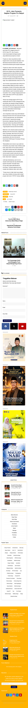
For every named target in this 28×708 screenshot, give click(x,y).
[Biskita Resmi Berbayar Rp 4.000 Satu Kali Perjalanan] (5, 649)
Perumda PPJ (17, 575)
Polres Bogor (19, 578)
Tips (13, 591)
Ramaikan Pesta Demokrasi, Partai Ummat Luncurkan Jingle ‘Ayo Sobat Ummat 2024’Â (17, 656)
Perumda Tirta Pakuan (10, 578)
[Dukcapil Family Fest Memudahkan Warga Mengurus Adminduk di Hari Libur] (7, 494)
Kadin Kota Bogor (18, 568)
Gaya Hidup (14, 519)
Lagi (21, 570)
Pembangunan (18, 573)
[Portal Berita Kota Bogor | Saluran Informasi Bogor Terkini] (3, 3)
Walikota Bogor (15, 593)
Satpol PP (9, 591)
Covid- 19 (14, 550)
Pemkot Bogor (10, 575)
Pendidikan (14, 532)
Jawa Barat (18, 563)
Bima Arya (21, 547)
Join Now (14, 686)
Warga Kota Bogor (14, 596)
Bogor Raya (11, 196)
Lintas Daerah (14, 526)
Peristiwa (14, 535)
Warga (21, 593)
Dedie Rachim (20, 550)
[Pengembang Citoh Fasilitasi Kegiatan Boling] (5, 642)
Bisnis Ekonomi (14, 514)
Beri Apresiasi (15, 547)
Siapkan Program (12, 201)
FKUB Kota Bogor (17, 560)
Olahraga (14, 530)
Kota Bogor (8, 570)
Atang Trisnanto (7, 547)
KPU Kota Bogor (15, 570)
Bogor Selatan (7, 550)
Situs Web (5, 313)
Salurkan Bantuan (9, 588)
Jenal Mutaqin (10, 565)
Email (4, 307)
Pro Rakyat (5, 201)
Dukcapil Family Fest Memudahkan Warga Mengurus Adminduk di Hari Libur (16, 622)
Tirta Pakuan (18, 591)
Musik (14, 528)
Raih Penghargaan (17, 583)
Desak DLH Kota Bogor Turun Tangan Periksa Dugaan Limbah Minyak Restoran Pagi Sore (17, 615)
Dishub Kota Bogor (16, 555)
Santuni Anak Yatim (18, 588)
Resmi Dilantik (9, 586)
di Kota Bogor (20, 552)
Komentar (5, 286)
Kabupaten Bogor (10, 568)
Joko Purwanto (9, 199)
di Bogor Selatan (13, 552)
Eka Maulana (9, 560)
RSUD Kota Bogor (17, 586)
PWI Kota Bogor (9, 583)
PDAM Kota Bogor (10, 573)
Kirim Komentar (7, 320)
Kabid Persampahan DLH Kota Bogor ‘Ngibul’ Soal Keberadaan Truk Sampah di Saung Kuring (17, 630)
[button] (25, 3)
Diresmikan (9, 555)
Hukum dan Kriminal (14, 521)
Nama (4, 301)
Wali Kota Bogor (8, 593)
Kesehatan (14, 523)
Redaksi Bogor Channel (13, 191)
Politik (15, 265)
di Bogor (6, 552)
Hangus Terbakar (11, 563)
